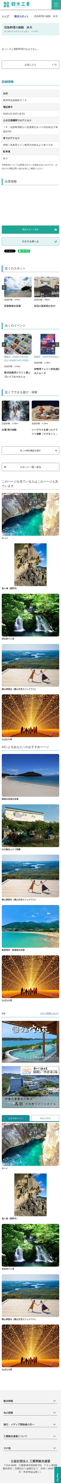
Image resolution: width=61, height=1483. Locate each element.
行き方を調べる (30, 241)
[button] (56, 287)
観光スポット (21, 16)
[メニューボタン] (56, 4)
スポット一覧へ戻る (30, 467)
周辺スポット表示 (30, 229)
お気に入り (39, 64)
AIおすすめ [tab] (45, 1118)
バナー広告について (49, 1013)
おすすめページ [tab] (15, 1118)
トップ (5, 16)
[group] (18, 293)
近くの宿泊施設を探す (30, 450)
